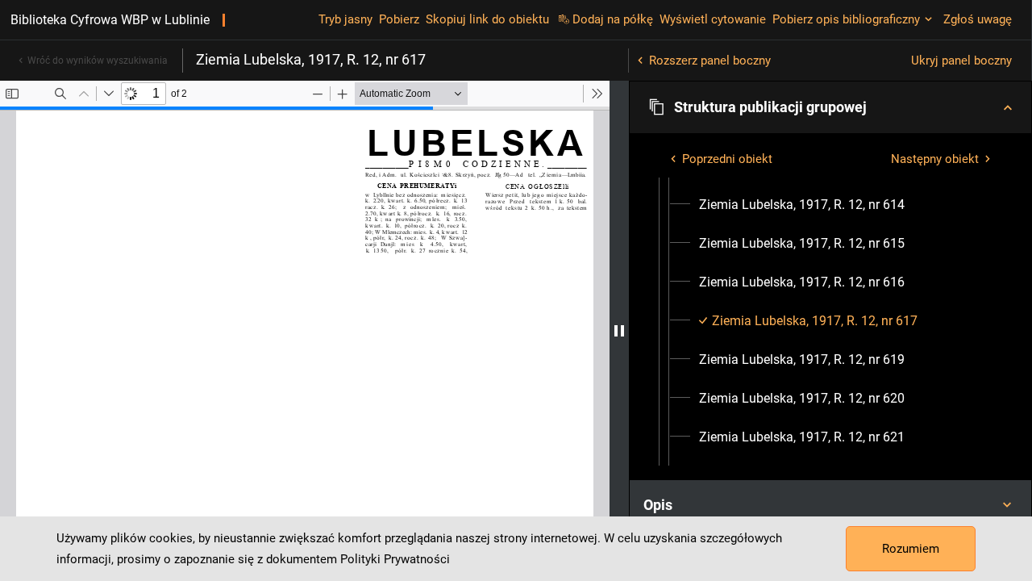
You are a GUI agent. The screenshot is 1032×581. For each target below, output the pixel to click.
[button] (830, 107)
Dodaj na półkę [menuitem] (612, 19)
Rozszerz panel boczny (710, 60)
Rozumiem (910, 548)
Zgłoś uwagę (977, 19)
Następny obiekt (935, 159)
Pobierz (399, 19)
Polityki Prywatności (395, 559)
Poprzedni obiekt (727, 159)
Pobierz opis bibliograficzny (846, 19)
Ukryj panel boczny (961, 60)
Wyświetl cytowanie (713, 19)
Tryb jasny (345, 19)
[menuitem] (802, 205)
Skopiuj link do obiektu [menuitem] (487, 19)
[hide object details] (619, 331)
